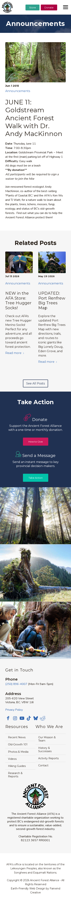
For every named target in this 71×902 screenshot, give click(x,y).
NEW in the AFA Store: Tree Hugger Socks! (18, 300)
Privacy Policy (14, 710)
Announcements (17, 91)
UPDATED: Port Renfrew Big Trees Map (51, 300)
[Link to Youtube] (22, 718)
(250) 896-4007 (16, 684)
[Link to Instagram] (15, 718)
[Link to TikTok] (28, 718)
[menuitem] (32, 16)
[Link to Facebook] (8, 718)
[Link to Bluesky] (35, 718)
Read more (13, 353)
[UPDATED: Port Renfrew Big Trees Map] (52, 262)
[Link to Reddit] (42, 718)
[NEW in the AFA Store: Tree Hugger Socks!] (19, 262)
